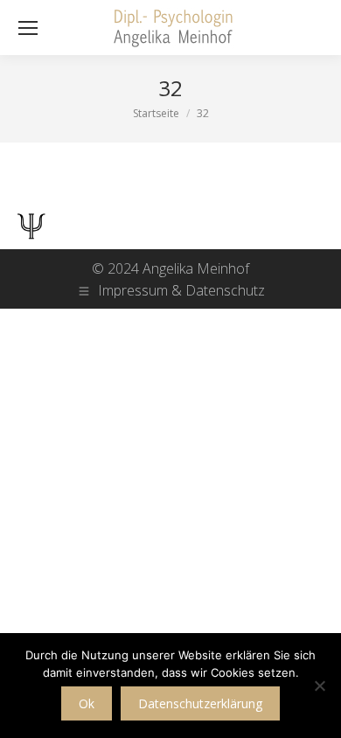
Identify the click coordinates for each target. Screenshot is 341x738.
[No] (319, 685)
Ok (86, 703)
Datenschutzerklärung (200, 703)
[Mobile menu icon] (27, 27)
